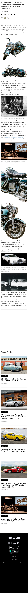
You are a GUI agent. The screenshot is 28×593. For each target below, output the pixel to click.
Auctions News (5, 375)
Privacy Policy (14, 559)
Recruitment (13, 558)
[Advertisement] (14, 328)
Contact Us (13, 556)
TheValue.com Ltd (14, 562)
